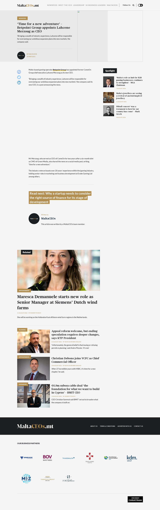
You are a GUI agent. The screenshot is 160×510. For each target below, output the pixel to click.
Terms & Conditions (107, 426)
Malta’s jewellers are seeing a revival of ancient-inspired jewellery (129, 95)
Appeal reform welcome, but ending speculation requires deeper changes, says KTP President (75, 335)
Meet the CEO (65, 5)
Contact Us (138, 426)
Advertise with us (124, 426)
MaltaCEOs (112, 5)
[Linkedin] (19, 83)
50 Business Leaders (96, 5)
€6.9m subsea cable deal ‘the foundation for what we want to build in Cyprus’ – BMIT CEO (75, 389)
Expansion (23, 384)
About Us (93, 426)
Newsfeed (52, 5)
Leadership (78, 5)
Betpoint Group (59, 70)
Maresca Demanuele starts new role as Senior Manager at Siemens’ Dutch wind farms (57, 302)
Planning (22, 330)
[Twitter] (19, 77)
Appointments (24, 290)
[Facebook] (19, 72)
